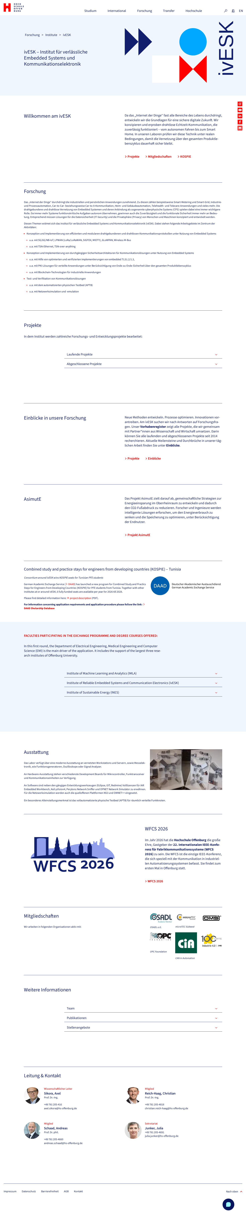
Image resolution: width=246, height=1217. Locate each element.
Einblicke (154, 458)
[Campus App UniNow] (240, 128)
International (117, 12)
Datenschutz (29, 1191)
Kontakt (78, 1191)
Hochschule (194, 12)
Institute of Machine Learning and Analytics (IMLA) (102, 673)
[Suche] (225, 11)
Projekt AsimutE (139, 535)
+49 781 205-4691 (154, 1132)
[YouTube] (240, 110)
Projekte (133, 156)
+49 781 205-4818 (154, 1104)
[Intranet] (233, 11)
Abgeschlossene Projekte (84, 364)
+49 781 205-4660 (53, 1139)
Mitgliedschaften (160, 156)
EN (240, 11)
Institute (51, 35)
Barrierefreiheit (50, 1191)
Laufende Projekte (80, 354)
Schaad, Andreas (56, 1128)
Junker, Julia (154, 1128)
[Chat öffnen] (228, 1204)
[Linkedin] (240, 116)
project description (80, 598)
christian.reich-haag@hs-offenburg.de (166, 1108)
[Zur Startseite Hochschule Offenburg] (22, 7)
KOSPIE (185, 156)
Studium (90, 12)
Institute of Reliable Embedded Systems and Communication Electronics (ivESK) (123, 683)
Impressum (10, 1191)
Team (71, 1008)
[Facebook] (240, 122)
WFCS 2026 (155, 881)
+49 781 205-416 (53, 1104)
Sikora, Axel (52, 1093)
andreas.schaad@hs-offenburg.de (63, 1143)
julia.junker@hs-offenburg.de (161, 1136)
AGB (66, 1191)
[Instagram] (240, 104)
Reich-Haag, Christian (160, 1093)
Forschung (144, 12)
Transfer (169, 12)
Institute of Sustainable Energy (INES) (93, 692)
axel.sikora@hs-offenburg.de (60, 1108)
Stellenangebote (78, 1027)
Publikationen (77, 1018)
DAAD (71, 584)
